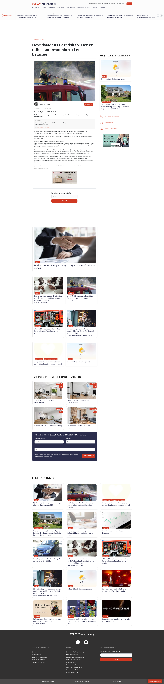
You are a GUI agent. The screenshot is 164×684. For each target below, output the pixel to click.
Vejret (102, 8)
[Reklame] (64, 177)
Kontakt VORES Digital (38, 660)
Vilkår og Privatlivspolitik (39, 657)
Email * (68, 438)
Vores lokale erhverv (72, 654)
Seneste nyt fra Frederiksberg (75, 652)
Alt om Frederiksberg (72, 672)
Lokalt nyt (71, 8)
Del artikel (87, 104)
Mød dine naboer (83, 8)
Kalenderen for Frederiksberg (75, 657)
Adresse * (37, 446)
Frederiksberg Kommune (73, 665)
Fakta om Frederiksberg (73, 660)
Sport (95, 8)
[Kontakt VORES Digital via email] (86, 642)
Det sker (60, 8)
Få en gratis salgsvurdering (74, 667)
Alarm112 (35, 8)
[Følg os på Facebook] (78, 642)
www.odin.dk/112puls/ (44, 128)
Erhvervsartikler (71, 662)
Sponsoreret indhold (72, 670)
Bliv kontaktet (89, 455)
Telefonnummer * (40, 438)
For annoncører (36, 654)
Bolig (44, 8)
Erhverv (52, 8)
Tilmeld (129, 4)
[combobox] (35, 449)
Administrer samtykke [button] (38, 662)
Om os (34, 652)
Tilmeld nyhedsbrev (155, 681)
